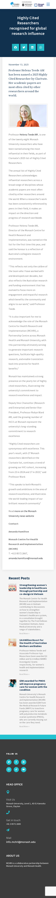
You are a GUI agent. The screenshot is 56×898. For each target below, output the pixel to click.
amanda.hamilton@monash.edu (26, 558)
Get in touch (13, 820)
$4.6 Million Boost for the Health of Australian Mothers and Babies (33, 642)
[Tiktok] (16, 769)
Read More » (24, 634)
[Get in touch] (8, 812)
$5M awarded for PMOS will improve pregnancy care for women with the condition (33, 685)
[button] (15, 47)
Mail (8, 838)
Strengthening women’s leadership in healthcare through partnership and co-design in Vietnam (33, 589)
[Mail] (7, 830)
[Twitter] (9, 762)
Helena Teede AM (29, 134)
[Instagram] (9, 769)
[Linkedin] (23, 762)
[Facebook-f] (16, 762)
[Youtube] (23, 769)
